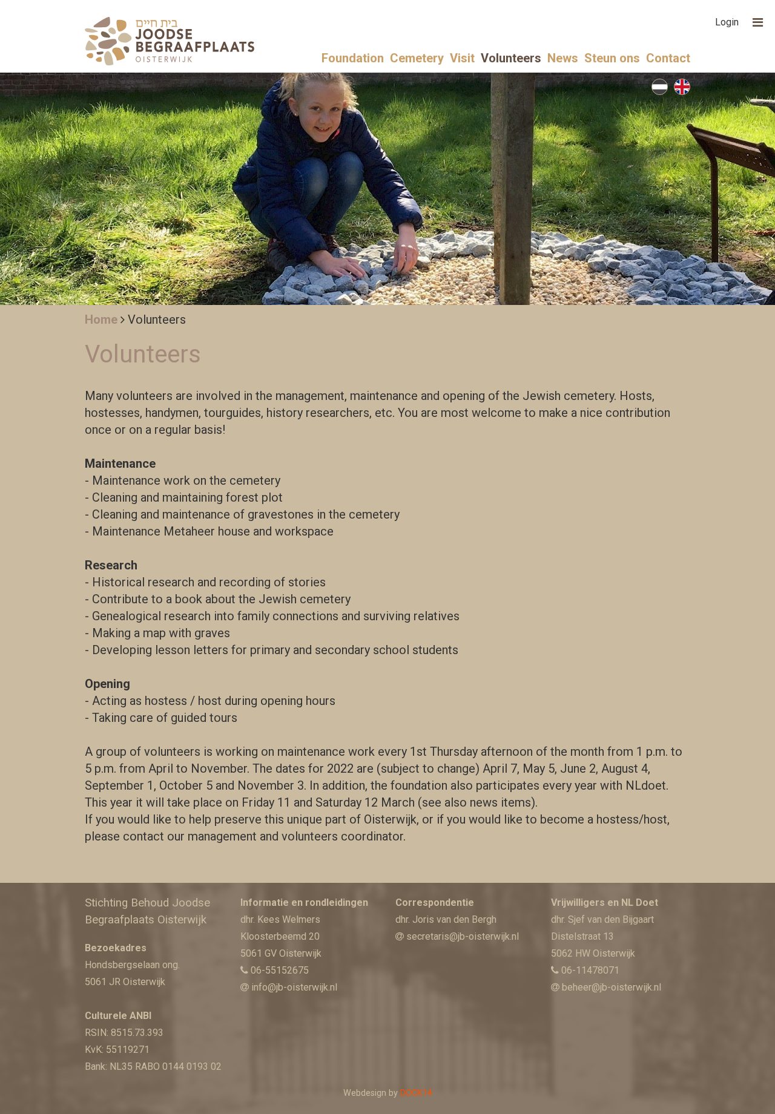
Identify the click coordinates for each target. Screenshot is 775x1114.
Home (101, 319)
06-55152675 (280, 970)
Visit (462, 58)
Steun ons (612, 58)
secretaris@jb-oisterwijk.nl (462, 936)
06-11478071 (590, 970)
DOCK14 (416, 1093)
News (562, 58)
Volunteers (511, 58)
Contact (668, 58)
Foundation (353, 58)
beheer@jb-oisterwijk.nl (611, 987)
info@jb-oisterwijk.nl (294, 987)
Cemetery (417, 58)
